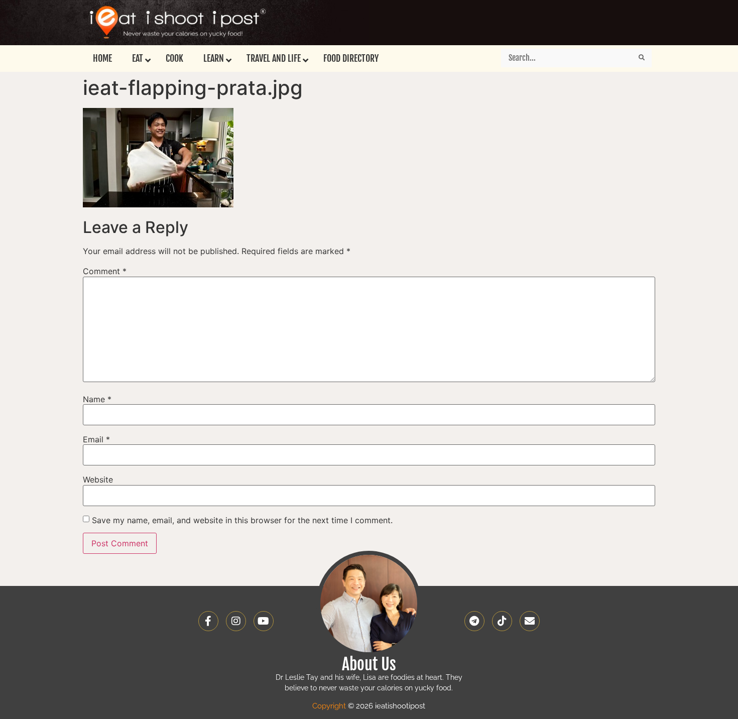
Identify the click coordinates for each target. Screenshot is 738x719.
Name (97, 399)
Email (96, 439)
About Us (369, 664)
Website (98, 479)
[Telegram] (474, 621)
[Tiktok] (502, 621)
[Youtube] (264, 621)
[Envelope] (530, 621)
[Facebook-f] (208, 621)
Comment (105, 271)
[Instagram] (236, 621)
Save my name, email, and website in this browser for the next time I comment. (242, 520)
